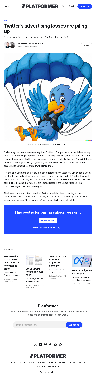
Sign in (72, 6)
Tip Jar (71, 362)
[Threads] (50, 344)
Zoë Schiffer (38, 43)
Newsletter (9, 20)
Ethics (22, 362)
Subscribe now (48, 220)
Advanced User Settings (48, 366)
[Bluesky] (45, 344)
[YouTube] (55, 344)
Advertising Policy (37, 362)
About (13, 362)
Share (86, 45)
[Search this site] (64, 6)
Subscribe (85, 6)
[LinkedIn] (40, 344)
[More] (14, 6)
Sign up (81, 362)
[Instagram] (60, 344)
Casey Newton (24, 43)
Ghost (53, 372)
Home (6, 6)
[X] (35, 344)
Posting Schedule (57, 362)
